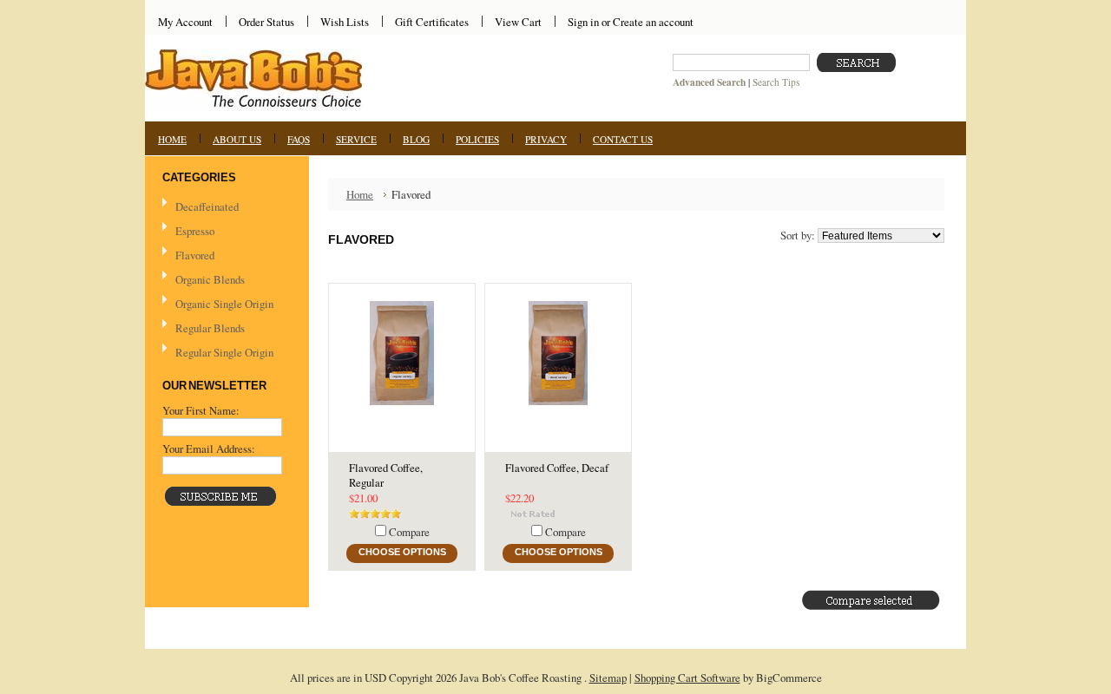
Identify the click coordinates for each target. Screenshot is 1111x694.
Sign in (583, 21)
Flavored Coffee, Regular (386, 475)
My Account (185, 21)
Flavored (194, 255)
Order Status (266, 21)
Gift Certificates (432, 21)
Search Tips (776, 81)
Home (359, 194)
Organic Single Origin (224, 303)
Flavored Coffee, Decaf (556, 468)
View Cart (518, 21)
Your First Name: (201, 410)
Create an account (653, 21)
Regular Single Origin (224, 352)
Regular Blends (210, 328)
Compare (409, 532)
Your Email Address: (208, 448)
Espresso (194, 231)
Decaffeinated (207, 206)
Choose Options (402, 552)
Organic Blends (210, 279)
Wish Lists (344, 21)
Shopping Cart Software (687, 677)
